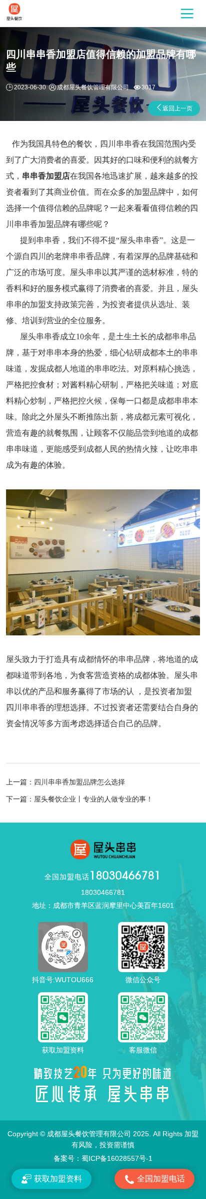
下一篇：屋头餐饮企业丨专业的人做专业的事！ (79, 799)
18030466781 (102, 875)
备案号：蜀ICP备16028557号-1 (103, 1158)
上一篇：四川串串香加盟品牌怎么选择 (65, 782)
